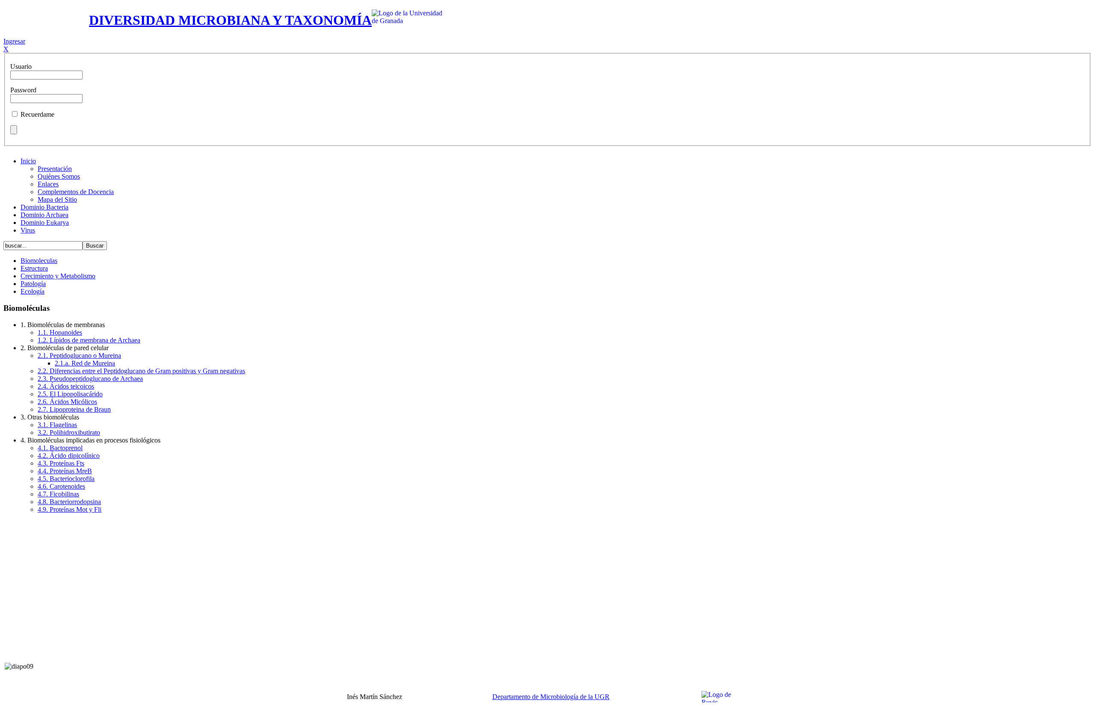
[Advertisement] (547, 580)
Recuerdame (37, 114)
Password (23, 90)
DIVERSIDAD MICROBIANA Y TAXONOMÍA (230, 20)
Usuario (21, 66)
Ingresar (14, 41)
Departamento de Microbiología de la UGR (551, 696)
